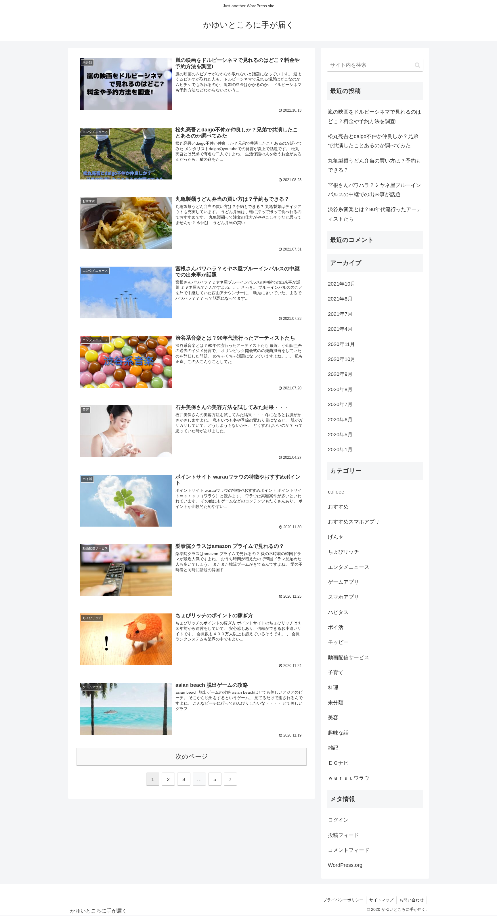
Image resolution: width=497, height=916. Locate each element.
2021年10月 (341, 284)
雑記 (333, 748)
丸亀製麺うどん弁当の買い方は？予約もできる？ (374, 165)
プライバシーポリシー (343, 900)
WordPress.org (345, 865)
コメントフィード (348, 850)
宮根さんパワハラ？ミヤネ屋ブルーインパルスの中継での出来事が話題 (374, 189)
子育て (335, 672)
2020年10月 (341, 359)
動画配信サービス (348, 657)
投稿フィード (343, 835)
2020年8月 (340, 389)
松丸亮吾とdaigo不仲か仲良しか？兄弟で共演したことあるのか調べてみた (373, 140)
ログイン (338, 820)
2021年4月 (340, 329)
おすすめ (338, 507)
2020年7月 (340, 404)
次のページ (191, 756)
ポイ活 (335, 627)
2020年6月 (340, 419)
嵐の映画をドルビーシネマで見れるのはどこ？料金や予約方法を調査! (374, 116)
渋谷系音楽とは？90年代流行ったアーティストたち (375, 213)
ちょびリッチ (343, 552)
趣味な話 (338, 733)
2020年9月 (340, 374)
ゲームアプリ (343, 582)
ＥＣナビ (338, 763)
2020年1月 (340, 449)
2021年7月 (340, 314)
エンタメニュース (348, 567)
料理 (333, 688)
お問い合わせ (411, 900)
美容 (333, 717)
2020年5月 (340, 434)
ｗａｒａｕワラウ (348, 778)
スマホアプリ (343, 597)
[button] (417, 65)
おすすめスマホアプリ (354, 522)
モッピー (338, 642)
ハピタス (338, 612)
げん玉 (335, 537)
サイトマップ (381, 900)
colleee (336, 492)
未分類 (335, 702)
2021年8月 (340, 299)
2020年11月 (341, 344)
